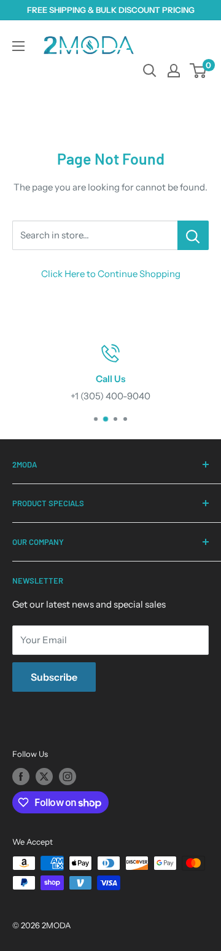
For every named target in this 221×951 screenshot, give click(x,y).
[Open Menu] (18, 46)
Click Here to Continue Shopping (110, 274)
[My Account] (174, 70)
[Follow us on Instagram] (67, 776)
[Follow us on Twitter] (44, 776)
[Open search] (150, 70)
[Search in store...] (193, 235)
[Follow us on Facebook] (20, 776)
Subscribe (54, 677)
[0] (198, 70)
